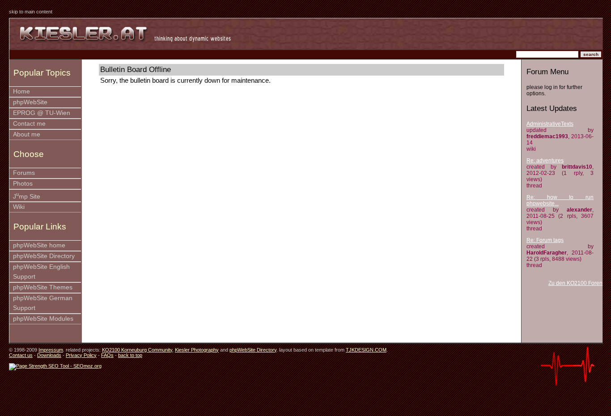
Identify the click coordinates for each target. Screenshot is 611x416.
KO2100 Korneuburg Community (137, 349)
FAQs (107, 355)
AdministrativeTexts (549, 124)
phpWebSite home (39, 245)
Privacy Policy (81, 355)
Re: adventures (545, 160)
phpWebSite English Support (41, 271)
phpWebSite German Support (42, 303)
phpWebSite (30, 102)
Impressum (50, 349)
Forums (24, 173)
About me (26, 134)
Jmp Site (26, 195)
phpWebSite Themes (42, 287)
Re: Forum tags (545, 240)
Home (21, 91)
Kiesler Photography (197, 349)
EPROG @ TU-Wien (41, 113)
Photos (23, 183)
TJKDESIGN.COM (366, 349)
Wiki (19, 207)
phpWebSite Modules (43, 318)
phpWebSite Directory (44, 256)
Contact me (29, 123)
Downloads (49, 355)
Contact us (21, 355)
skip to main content (30, 11)
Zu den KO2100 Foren (575, 283)
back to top (130, 355)
